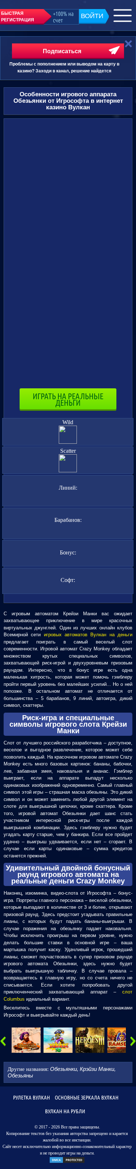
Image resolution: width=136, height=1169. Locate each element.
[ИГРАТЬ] (26, 1040)
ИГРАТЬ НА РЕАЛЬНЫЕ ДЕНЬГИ (68, 399)
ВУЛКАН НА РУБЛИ (65, 1111)
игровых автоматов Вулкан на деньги (88, 634)
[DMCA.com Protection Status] (67, 1162)
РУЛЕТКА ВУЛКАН (31, 1097)
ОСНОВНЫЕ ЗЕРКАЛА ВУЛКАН (87, 1097)
